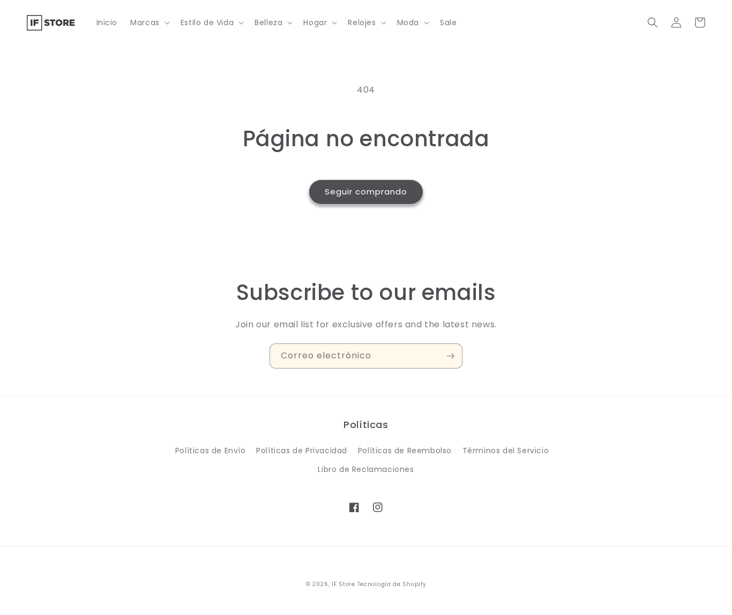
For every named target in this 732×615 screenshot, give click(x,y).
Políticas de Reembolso (405, 450)
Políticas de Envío (210, 450)
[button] (149, 22)
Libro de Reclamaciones (366, 469)
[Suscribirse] (450, 356)
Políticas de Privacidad (301, 450)
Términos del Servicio (505, 450)
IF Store (343, 584)
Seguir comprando (366, 191)
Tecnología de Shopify (392, 584)
